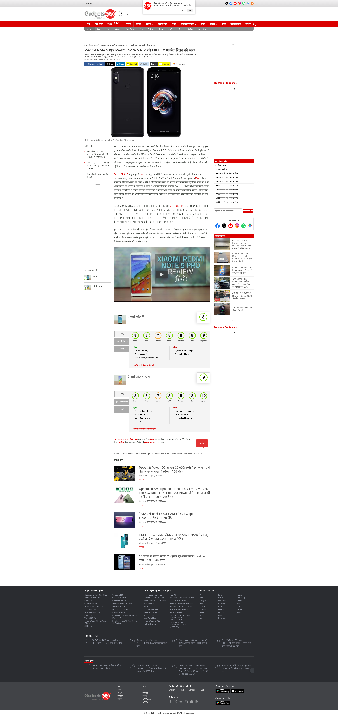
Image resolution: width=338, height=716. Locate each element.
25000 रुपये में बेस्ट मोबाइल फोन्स (226, 190)
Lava (220, 595)
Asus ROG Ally (176, 612)
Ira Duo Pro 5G (150, 624)
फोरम (203, 24)
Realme (221, 618)
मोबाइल (89, 29)
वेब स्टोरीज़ (202, 29)
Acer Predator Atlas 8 (179, 609)
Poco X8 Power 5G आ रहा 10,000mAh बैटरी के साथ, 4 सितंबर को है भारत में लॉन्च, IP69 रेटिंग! (236, 643)
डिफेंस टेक (162, 24)
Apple (202, 598)
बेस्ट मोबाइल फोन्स (221, 169)
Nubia (220, 606)
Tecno (239, 609)
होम (88, 24)
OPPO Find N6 (90, 603)
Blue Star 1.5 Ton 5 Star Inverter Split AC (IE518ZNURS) (180, 617)
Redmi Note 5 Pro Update (181, 454)
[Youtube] (230, 225)
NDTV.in (146, 702)
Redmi (239, 595)
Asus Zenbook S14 (92, 612)
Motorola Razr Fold (92, 598)
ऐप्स (108, 29)
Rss (196, 701)
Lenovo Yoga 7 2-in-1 (152, 621)
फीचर (138, 24)
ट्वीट (143, 174)
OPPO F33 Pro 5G (120, 609)
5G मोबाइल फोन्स (220, 165)
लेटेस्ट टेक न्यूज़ (120, 439)
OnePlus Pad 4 (118, 606)
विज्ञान (161, 29)
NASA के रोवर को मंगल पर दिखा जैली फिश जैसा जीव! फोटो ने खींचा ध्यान (106, 666)
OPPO (221, 612)
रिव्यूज (128, 24)
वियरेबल (190, 29)
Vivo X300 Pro (90, 618)
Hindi (182, 690)
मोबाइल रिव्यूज (220, 236)
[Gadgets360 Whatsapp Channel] (243, 225)
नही (182, 11)
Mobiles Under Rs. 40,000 (95, 606)
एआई (113, 23)
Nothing (221, 603)
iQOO (202, 615)
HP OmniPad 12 (119, 601)
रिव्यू (122, 334)
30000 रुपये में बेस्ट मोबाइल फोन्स (226, 194)
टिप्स (141, 29)
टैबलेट (99, 29)
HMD (202, 603)
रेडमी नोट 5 (136, 317)
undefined (89, 3)
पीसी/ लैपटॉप (130, 29)
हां (190, 11)
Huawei (203, 609)
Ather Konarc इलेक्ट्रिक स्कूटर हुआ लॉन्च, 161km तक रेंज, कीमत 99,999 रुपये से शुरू (194, 643)
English (172, 690)
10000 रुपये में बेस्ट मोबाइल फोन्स (226, 173)
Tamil (202, 690)
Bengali (192, 690)
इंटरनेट (170, 29)
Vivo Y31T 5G (149, 603)
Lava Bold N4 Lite (151, 609)
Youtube (181, 701)
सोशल (180, 29)
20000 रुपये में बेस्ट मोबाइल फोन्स (226, 186)
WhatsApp (191, 701)
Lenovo (221, 598)
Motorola (222, 601)
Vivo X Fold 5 (117, 595)
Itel (201, 618)
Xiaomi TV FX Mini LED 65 (181, 606)
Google (203, 601)
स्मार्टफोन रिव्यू (132, 439)
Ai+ (201, 595)
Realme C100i (149, 606)
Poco (220, 615)
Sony (239, 603)
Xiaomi (196, 454)
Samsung (241, 598)
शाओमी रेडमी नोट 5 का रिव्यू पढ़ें (144, 365)
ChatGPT (88, 601)
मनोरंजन (117, 29)
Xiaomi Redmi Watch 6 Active (182, 598)
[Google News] (250, 225)
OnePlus (221, 609)
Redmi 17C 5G (150, 615)
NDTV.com (147, 699)
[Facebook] (217, 225)
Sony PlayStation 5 (120, 598)
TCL (238, 606)
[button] (251, 670)
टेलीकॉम (150, 29)
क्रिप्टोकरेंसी (236, 24)
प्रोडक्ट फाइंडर (187, 24)
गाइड (174, 24)
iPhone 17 (116, 618)
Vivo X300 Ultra (90, 609)
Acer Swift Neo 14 (151, 618)
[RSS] (252, 3)
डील (224, 24)
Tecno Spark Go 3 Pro (153, 595)
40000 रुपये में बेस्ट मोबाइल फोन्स (226, 202)
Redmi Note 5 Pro (161, 454)
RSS (120, 686)
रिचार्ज (212, 24)
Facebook (170, 701)
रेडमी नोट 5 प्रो (175, 205)
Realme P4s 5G (150, 612)
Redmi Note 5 (121, 174)
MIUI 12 (204, 454)
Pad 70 (173, 595)
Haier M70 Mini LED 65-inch (181, 603)
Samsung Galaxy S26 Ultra (95, 595)
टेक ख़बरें (99, 24)
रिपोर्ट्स (198, 178)
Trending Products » (225, 83)
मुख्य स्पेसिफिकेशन (122, 341)
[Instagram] (237, 225)
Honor (202, 606)
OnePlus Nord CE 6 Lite (122, 603)
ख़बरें (97, 45)
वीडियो (148, 24)
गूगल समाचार (149, 442)
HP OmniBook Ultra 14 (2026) (124, 615)
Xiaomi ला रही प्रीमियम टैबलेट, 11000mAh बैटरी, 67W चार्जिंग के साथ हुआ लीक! (152, 643)
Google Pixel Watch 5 (179, 601)
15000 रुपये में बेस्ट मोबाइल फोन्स (226, 182)
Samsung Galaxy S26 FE (154, 598)
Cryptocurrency (118, 612)
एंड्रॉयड (121, 442)
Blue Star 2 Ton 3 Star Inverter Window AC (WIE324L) (179, 624)
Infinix (202, 612)
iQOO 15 (88, 615)
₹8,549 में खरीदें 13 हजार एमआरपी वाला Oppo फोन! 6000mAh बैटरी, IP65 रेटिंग (107, 641)
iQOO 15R (88, 626)
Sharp (239, 601)
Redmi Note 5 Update (144, 454)
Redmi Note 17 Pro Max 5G (155, 601)
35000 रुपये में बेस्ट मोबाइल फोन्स (226, 198)
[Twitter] (224, 225)
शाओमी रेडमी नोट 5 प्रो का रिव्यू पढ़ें (145, 429)
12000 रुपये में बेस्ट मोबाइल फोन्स (226, 177)
